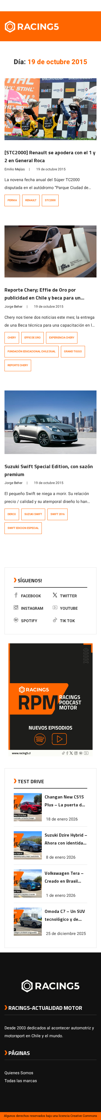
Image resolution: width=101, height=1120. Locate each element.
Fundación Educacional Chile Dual (32, 351)
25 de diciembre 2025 (66, 934)
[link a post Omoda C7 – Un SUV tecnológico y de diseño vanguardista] (28, 934)
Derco (12, 514)
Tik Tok (67, 621)
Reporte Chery (18, 365)
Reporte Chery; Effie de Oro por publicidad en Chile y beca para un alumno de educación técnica (42, 297)
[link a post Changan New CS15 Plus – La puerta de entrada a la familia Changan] (28, 820)
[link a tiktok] (94, 5)
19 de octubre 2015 (51, 169)
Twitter (68, 596)
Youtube (69, 608)
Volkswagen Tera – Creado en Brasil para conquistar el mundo (64, 877)
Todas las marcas (20, 1081)
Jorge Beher (13, 306)
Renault (30, 200)
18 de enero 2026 (62, 819)
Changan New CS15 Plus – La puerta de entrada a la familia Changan (65, 801)
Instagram (32, 608)
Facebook (31, 596)
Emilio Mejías (14, 169)
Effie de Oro (32, 338)
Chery (12, 338)
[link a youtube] (82, 5)
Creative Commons (83, 1116)
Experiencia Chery (61, 338)
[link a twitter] (71, 5)
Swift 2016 (57, 514)
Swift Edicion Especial (23, 528)
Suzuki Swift (33, 514)
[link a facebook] (65, 5)
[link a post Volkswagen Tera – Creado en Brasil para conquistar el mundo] (28, 896)
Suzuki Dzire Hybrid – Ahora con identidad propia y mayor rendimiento (66, 839)
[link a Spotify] (88, 5)
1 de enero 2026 (60, 895)
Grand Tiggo (73, 351)
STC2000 (50, 200)
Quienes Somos (18, 1073)
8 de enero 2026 (60, 857)
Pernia (12, 200)
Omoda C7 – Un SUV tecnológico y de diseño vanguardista (65, 915)
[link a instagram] (77, 5)
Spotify (29, 621)
